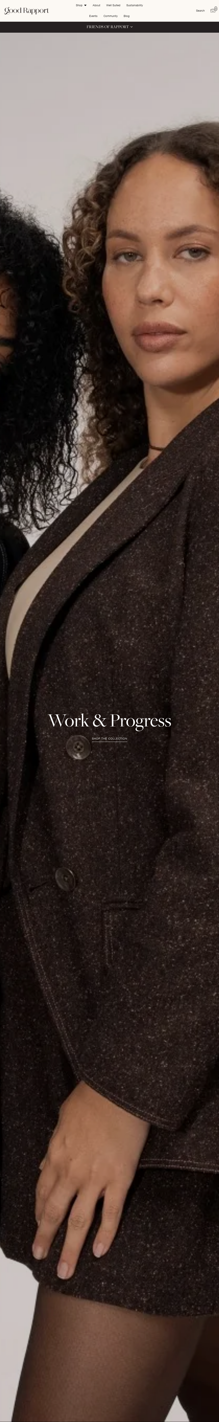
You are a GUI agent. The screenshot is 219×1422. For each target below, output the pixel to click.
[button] (109, 27)
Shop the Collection (109, 738)
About (96, 5)
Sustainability (134, 5)
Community (111, 16)
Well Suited (113, 5)
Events (93, 16)
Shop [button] (79, 5)
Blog (127, 16)
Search (200, 10)
